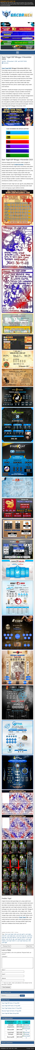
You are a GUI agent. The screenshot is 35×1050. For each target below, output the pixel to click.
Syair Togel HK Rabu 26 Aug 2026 (10, 1013)
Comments (5, 63)
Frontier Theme (30, 1048)
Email (3, 974)
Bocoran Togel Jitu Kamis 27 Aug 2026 (11, 1010)
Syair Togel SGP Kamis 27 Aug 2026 (11, 1005)
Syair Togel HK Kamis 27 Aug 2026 (10, 1003)
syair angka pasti (11, 936)
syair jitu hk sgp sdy (21, 936)
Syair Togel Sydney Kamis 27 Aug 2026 (11, 1008)
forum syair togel (9, 934)
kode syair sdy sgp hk (19, 934)
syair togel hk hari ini (20, 939)
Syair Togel (22, 917)
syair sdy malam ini (22, 937)
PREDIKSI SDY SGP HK (7, 1)
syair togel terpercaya (22, 940)
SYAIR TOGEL (23, 61)
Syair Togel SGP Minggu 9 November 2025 (16, 58)
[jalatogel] (26, 1025)
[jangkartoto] (26, 1026)
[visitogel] (26, 1030)
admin (4, 61)
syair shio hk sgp (10, 939)
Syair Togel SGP (6, 68)
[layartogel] (26, 1032)
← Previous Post (6, 946)
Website (4, 978)
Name (3, 969)
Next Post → (30, 946)
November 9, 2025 (12, 61)
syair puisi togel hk (11, 937)
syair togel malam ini (11, 940)
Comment (4, 956)
